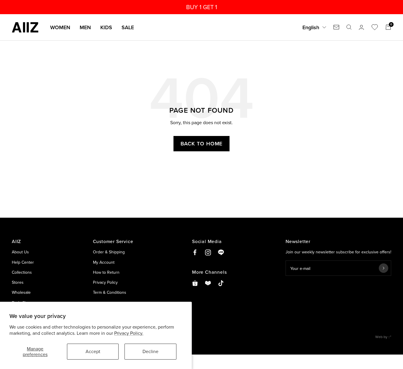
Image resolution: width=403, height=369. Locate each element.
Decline (150, 351)
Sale (128, 27)
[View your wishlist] (374, 27)
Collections (22, 272)
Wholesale (21, 292)
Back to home (202, 143)
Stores (18, 282)
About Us (20, 252)
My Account (103, 262)
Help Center (23, 262)
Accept (93, 351)
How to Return (106, 272)
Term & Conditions (109, 292)
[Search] (349, 27)
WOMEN (60, 27)
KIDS (106, 27)
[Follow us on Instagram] (208, 252)
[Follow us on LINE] (221, 252)
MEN (85, 27)
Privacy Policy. (128, 333)
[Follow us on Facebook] (195, 252)
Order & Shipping (109, 252)
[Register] (383, 268)
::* (389, 336)
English (310, 27)
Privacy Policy (105, 282)
